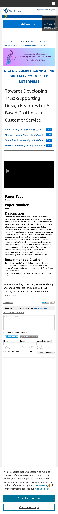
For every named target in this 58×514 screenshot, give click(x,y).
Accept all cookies (29, 498)
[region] (29, 490)
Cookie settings (41, 485)
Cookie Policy (42, 488)
